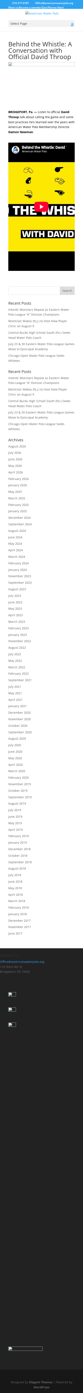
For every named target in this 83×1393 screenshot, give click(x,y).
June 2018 (15, 882)
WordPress (42, 1387)
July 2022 (14, 654)
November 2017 (19, 927)
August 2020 (17, 738)
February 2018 (18, 907)
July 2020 (14, 745)
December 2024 (19, 518)
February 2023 (18, 628)
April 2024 (15, 550)
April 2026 (15, 472)
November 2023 (19, 576)
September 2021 (20, 680)
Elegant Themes (40, 1382)
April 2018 (15, 895)
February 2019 (18, 836)
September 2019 (20, 797)
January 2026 (17, 485)
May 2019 (15, 823)
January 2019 (17, 842)
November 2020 (19, 719)
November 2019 (19, 784)
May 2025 (15, 492)
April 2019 (15, 830)
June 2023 (15, 602)
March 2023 (16, 622)
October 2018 (17, 856)
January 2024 (17, 570)
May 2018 (15, 888)
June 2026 (15, 459)
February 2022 (18, 674)
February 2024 (18, 563)
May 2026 (15, 466)
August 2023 (17, 589)
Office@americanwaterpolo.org (22, 962)
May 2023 (15, 609)
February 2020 (18, 778)
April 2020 (15, 765)
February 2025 (18, 505)
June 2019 (15, 817)
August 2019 (17, 803)
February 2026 (18, 479)
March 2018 (16, 901)
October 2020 (17, 726)
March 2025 (16, 498)
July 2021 (14, 687)
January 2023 (17, 635)
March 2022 (16, 667)
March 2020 (16, 771)
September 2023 (20, 583)
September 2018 (20, 862)
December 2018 (19, 849)
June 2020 (15, 752)
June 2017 (15, 933)
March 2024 (16, 557)
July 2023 (14, 596)
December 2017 (19, 921)
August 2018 (17, 868)
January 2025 (17, 511)
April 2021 (15, 700)
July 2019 (14, 810)
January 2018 (17, 914)
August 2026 (17, 446)
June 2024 (15, 537)
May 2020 (15, 758)
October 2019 (17, 791)
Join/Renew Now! (53, 7)
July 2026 (14, 453)
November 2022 (19, 641)
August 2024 (17, 531)
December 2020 (19, 713)
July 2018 (14, 875)
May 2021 (15, 693)
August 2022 (17, 648)
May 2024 (15, 544)
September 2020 (20, 732)
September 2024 (20, 524)
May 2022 (15, 661)
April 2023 (15, 615)
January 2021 (17, 706)
